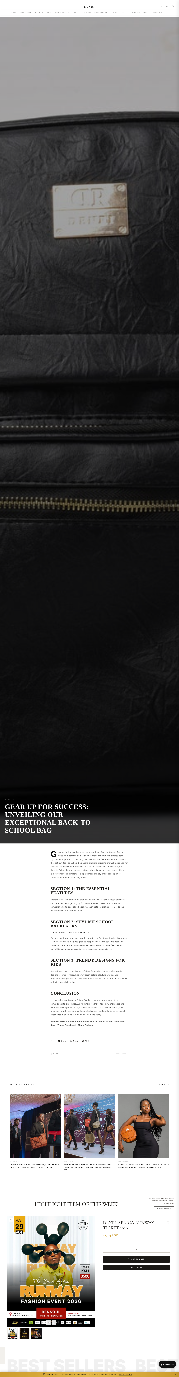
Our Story (86, 12)
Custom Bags (134, 12)
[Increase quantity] (167, 1249)
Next (124, 1054)
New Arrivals (45, 12)
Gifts (76, 12)
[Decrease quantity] (105, 1249)
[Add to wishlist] (168, 1223)
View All (163, 1085)
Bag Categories (27, 12)
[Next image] (54, 1322)
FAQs (145, 12)
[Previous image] (48, 1322)
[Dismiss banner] (176, 1374)
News (55, 1053)
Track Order (156, 12)
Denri (89, 6)
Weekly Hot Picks (62, 12)
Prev (118, 1054)
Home (13, 12)
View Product (165, 1209)
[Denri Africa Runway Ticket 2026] (12, 1333)
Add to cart (137, 1259)
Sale (122, 12)
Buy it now (136, 1267)
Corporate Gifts (101, 12)
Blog (115, 12)
